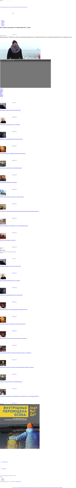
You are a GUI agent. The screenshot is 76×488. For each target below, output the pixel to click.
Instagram (28, 487)
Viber (38, 487)
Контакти (3, 480)
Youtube (43, 487)
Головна (3, 20)
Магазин (3, 25)
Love (17, 487)
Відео (2, 22)
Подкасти (3, 23)
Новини (3, 21)
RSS (62, 487)
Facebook (22, 487)
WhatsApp (53, 487)
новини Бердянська (18, 481)
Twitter (58, 487)
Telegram (34, 487)
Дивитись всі (2, 247)
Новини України (4, 468)
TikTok (48, 487)
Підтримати (3, 24)
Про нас (3, 479)
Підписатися (1, 252)
